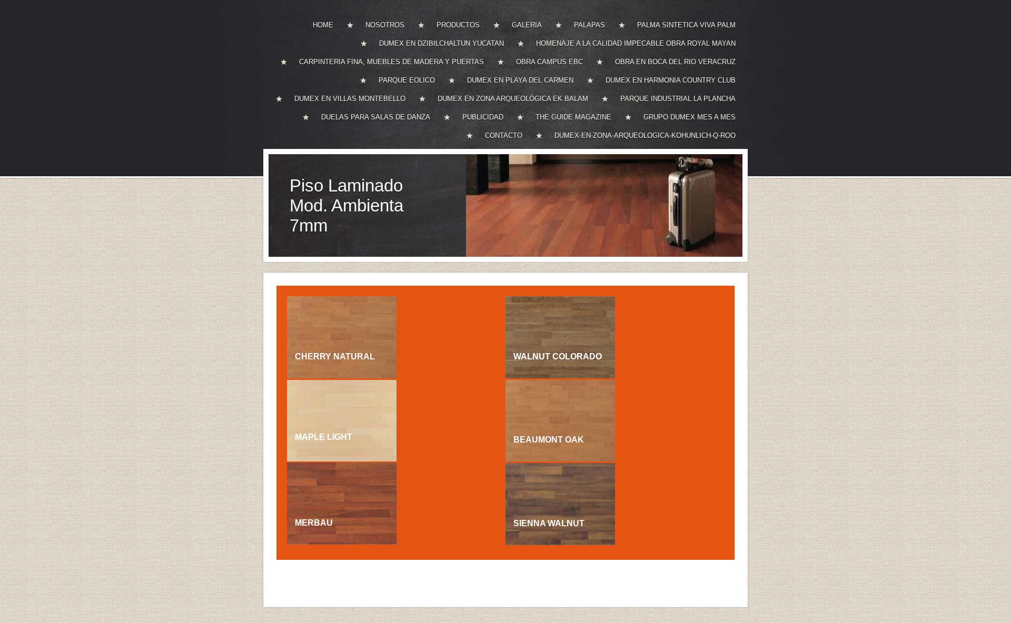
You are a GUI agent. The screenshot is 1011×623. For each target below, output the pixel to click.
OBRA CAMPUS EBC (549, 62)
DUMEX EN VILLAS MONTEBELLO (349, 99)
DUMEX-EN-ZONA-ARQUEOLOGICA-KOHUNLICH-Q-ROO (645, 135)
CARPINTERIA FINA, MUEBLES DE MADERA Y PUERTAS (391, 62)
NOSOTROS (384, 25)
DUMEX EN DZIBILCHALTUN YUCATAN (441, 43)
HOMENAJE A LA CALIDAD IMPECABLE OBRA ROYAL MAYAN (636, 43)
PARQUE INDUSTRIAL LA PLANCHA (678, 99)
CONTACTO (503, 135)
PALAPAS (589, 25)
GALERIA (527, 25)
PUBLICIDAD (482, 117)
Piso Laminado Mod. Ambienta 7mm (346, 205)
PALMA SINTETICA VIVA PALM (686, 25)
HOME (323, 25)
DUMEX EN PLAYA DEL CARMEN (520, 80)
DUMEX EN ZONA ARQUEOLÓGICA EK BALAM (513, 99)
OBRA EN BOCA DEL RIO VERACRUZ (675, 62)
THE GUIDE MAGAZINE (573, 117)
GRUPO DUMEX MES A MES (689, 117)
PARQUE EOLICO (407, 80)
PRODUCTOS (458, 25)
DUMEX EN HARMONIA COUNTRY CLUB (671, 80)
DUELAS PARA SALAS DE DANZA (375, 117)
